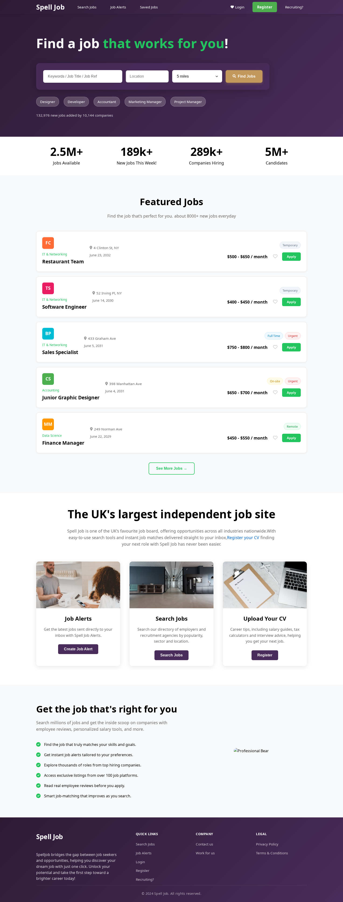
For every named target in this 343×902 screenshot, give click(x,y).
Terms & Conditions (272, 853)
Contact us (204, 844)
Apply (291, 256)
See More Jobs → (171, 468)
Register (264, 7)
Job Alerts (118, 7)
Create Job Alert (78, 649)
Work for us (205, 853)
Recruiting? (294, 7)
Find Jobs (247, 76)
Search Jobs (86, 7)
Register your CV (243, 537)
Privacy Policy (267, 844)
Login (239, 7)
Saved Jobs (149, 7)
